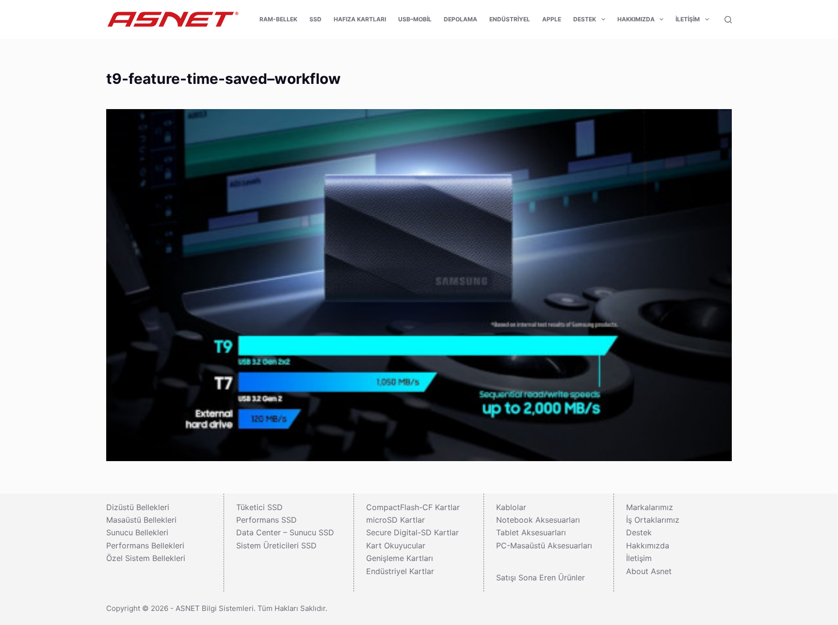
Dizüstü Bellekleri (137, 507)
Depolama (460, 19)
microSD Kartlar (395, 520)
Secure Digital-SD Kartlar (412, 532)
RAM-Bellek (278, 19)
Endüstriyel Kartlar (400, 571)
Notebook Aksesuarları (538, 520)
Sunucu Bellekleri (137, 532)
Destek (584, 19)
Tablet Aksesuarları (531, 532)
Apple (551, 19)
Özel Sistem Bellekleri (145, 558)
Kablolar (511, 507)
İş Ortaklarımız (652, 520)
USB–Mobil (415, 19)
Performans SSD (266, 520)
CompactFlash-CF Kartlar (413, 507)
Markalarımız (649, 507)
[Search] (728, 19)
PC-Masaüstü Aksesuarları (544, 545)
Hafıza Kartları (360, 19)
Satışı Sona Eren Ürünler (540, 577)
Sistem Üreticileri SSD (276, 545)
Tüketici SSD (259, 507)
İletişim (688, 19)
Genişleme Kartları (399, 558)
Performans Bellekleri (145, 545)
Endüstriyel (509, 19)
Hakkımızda (636, 19)
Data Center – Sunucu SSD (285, 532)
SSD (315, 19)
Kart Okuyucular (395, 545)
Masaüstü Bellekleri (141, 520)
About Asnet (649, 571)
